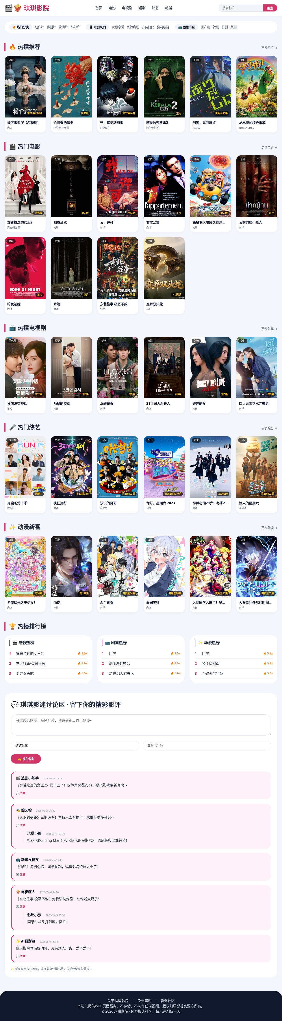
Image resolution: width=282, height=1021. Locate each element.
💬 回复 (20, 793)
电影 (112, 8)
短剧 (142, 8)
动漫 (168, 8)
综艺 (155, 8)
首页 (98, 8)
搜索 (270, 8)
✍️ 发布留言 (26, 759)
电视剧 (127, 8)
